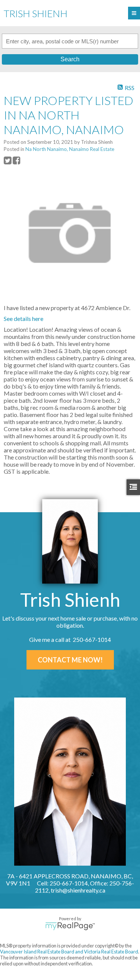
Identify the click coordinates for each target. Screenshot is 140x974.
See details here (23, 318)
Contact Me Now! (70, 660)
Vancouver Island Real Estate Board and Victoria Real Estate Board (69, 952)
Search (70, 59)
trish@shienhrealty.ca (78, 890)
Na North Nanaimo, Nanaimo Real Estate (69, 149)
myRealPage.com (70, 926)
